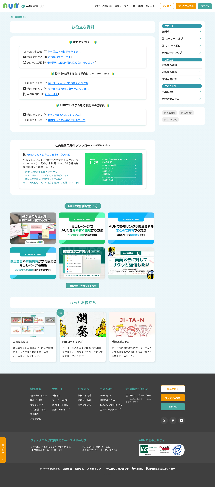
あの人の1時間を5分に (111, 404)
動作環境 (79, 468)
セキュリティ (36, 404)
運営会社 (67, 468)
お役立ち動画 (84, 400)
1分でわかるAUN (103, 6)
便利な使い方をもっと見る (83, 285)
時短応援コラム (170, 98)
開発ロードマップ (172, 52)
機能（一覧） (36, 400)
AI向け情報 (107, 474)
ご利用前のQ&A (38, 409)
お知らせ (167, 31)
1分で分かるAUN (38, 395)
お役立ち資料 (84, 395)
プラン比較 (129, 6)
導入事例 (34, 414)
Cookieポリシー (95, 468)
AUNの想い (168, 91)
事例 (140, 6)
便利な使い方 (169, 79)
